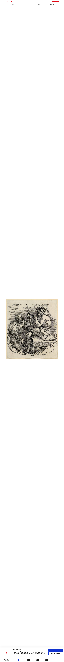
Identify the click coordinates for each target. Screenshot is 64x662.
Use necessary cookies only (55, 653)
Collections (12, 4)
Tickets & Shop (55, 1)
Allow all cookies (56, 650)
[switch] (28, 660)
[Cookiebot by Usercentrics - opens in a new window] (6, 660)
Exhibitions (25, 4)
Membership (52, 4)
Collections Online (32, 6)
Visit (39, 4)
